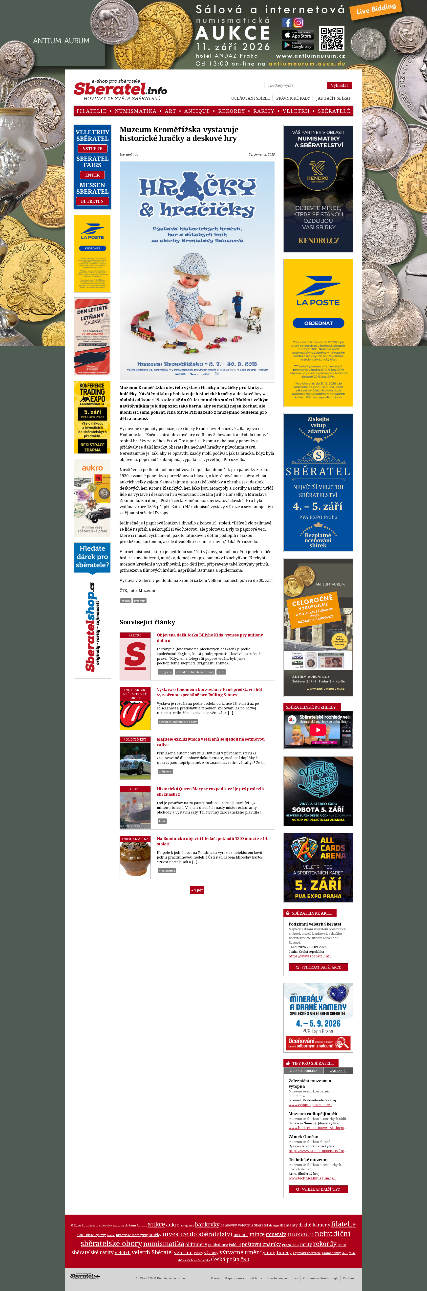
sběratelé (334, 111)
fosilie (111, 1235)
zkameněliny (331, 1253)
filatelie (91, 111)
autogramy (187, 1225)
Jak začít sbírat (333, 98)
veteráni (183, 1252)
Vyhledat (339, 85)
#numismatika (135, 839)
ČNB (244, 1260)
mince (257, 1234)
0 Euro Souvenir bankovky (91, 1225)
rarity (264, 111)
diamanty (289, 1225)
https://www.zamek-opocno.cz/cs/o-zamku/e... (318, 1150)
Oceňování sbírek (250, 98)
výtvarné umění (240, 1252)
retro (221, 672)
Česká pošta (225, 1259)
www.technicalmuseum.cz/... (313, 1178)
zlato (345, 1253)
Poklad (235, 1244)
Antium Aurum (136, 1225)
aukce (156, 1224)
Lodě (162, 821)
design (274, 1225)
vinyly (198, 1253)
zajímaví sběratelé (307, 1253)
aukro (172, 1224)
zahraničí (338, 1071)
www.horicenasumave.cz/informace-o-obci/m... (318, 1127)
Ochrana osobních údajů (320, 1278)
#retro (135, 635)
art (170, 111)
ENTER (92, 175)
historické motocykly (132, 1235)
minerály (276, 1234)
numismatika (136, 111)
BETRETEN (92, 201)
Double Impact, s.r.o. (171, 1278)
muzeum (139, 601)
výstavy (211, 1252)
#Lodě (135, 789)
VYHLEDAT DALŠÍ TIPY (321, 1189)
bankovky (207, 1224)
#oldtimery (135, 739)
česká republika (303, 1071)
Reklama (256, 1278)
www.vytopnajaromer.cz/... (310, 1104)
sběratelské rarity (93, 1252)
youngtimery (277, 1252)
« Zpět (197, 889)
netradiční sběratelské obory (195, 672)
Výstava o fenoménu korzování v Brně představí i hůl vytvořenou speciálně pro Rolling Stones (209, 692)
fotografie (165, 672)
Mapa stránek (234, 1278)
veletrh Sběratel (152, 1252)
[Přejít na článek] (135, 656)
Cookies (348, 1278)
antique (197, 111)
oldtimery (165, 771)
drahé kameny (314, 1225)
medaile (241, 1234)
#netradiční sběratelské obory (135, 694)
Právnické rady (293, 98)
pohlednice (218, 1244)
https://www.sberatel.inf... (310, 956)
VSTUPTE (92, 148)
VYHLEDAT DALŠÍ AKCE (321, 967)
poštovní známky (261, 1244)
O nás (215, 1278)
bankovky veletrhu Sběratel (244, 1225)
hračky (126, 601)
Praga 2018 (290, 1245)
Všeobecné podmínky (282, 1278)
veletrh (296, 111)
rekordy (231, 111)
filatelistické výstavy (91, 1235)
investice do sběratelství (197, 1234)
